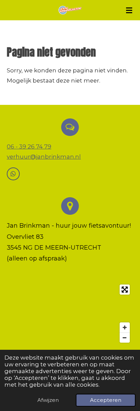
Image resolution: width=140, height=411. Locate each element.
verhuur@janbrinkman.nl (44, 156)
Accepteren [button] (105, 400)
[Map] (70, 313)
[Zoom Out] (125, 338)
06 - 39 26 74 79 (29, 146)
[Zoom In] (125, 327)
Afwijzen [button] (48, 400)
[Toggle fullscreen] (125, 289)
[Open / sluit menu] (129, 10)
